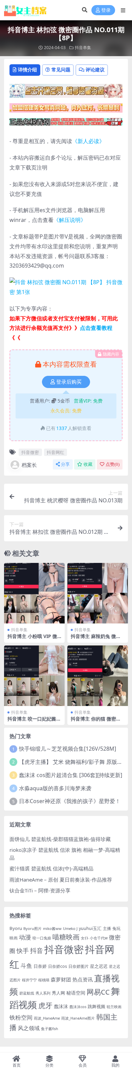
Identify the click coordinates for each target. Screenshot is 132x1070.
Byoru (15, 928)
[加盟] (66, 110)
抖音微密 (30, 452)
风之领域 (29, 1028)
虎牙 (45, 1005)
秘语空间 (75, 992)
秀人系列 (43, 993)
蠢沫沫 (61, 1006)
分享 (65, 464)
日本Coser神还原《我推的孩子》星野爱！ (69, 801)
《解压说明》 (69, 220)
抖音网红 (55, 452)
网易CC (98, 992)
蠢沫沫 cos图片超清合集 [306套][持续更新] (70, 775)
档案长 (29, 464)
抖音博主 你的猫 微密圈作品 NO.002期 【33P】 (96, 721)
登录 (106, 10)
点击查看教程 (96, 328)
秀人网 (58, 993)
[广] (66, 123)
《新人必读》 (88, 141)
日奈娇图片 (78, 966)
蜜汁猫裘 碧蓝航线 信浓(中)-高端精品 (51, 868)
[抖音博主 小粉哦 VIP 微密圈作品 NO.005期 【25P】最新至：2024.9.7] (34, 593)
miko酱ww (52, 928)
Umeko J (70, 928)
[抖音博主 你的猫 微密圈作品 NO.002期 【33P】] (97, 675)
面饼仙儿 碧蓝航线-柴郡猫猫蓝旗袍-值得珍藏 (60, 839)
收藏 (88, 464)
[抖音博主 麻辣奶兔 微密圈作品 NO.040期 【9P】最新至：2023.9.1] (97, 593)
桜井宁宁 (29, 979)
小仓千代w (99, 937)
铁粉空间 (20, 1017)
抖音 (36, 950)
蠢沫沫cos (77, 1006)
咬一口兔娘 (41, 938)
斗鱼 (26, 966)
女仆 (84, 937)
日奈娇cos (57, 966)
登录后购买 (69, 382)
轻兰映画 (114, 1006)
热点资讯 (82, 979)
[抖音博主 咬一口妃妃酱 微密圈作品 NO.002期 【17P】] (34, 675)
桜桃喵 (43, 979)
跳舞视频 (96, 1006)
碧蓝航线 (26, 993)
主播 (107, 928)
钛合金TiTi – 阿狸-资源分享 (39, 890)
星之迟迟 (99, 966)
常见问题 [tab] (60, 69)
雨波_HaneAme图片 (78, 1018)
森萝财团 (61, 979)
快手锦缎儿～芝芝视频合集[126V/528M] (67, 748)
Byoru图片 (32, 928)
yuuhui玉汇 (90, 928)
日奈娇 (40, 966)
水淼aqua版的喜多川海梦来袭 (55, 788)
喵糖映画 (66, 936)
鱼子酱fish (49, 1028)
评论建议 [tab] (95, 69)
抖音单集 (83, 47)
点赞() (112, 464)
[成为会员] (66, 92)
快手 (23, 951)
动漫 (25, 937)
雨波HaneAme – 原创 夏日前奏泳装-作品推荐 (60, 879)
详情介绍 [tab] (27, 69)
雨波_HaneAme (47, 1018)
